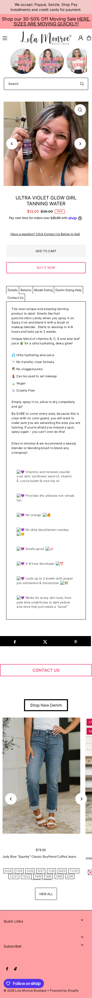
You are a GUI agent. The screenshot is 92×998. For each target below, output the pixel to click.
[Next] (80, 144)
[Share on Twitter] (45, 641)
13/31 (14, 876)
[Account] (80, 38)
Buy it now (46, 267)
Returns (25, 290)
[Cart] (89, 38)
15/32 (26, 876)
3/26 (30, 871)
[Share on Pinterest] (75, 641)
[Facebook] (7, 969)
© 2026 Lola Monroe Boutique (25, 990)
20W (69, 876)
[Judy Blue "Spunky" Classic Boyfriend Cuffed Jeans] (41, 776)
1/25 (19, 871)
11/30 (74, 871)
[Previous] (12, 144)
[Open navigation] (9, 38)
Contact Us (15, 298)
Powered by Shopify (64, 990)
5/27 (41, 871)
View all (46, 894)
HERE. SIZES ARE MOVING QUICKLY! (52, 21)
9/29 (62, 871)
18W (59, 876)
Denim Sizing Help (68, 290)
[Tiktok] (15, 969)
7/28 (51, 871)
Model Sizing (43, 290)
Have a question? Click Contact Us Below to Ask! (45, 234)
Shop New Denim (46, 705)
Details (13, 290)
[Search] (82, 84)
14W (38, 876)
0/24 (8, 871)
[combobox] (46, 84)
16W (48, 876)
